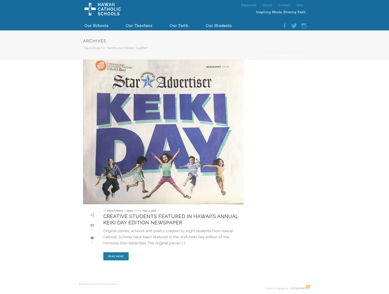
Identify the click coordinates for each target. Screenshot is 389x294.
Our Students (219, 24)
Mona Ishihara (115, 210)
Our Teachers (139, 24)
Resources (249, 4)
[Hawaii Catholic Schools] (109, 15)
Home (254, 56)
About (267, 4)
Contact (284, 4)
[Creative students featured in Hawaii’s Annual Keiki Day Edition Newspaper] (163, 131)
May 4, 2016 (149, 210)
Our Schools (96, 24)
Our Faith (179, 24)
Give (299, 4)
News (130, 210)
